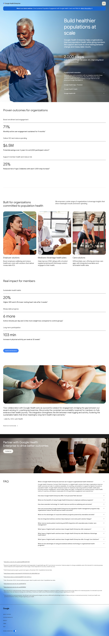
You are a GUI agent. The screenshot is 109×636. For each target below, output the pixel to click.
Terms (4, 623)
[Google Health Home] (11, 3)
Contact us (8, 451)
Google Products (8, 617)
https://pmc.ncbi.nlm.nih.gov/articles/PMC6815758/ (17, 562)
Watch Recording (86, 8)
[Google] (6, 609)
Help (4, 626)
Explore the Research (11, 350)
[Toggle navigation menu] (104, 3)
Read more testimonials (9, 425)
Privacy (5, 620)
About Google (7, 614)
